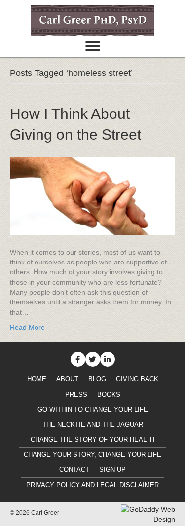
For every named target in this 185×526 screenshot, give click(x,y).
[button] (78, 359)
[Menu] (92, 46)
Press (76, 394)
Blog (97, 379)
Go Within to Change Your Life (92, 409)
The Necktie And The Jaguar (92, 424)
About (67, 379)
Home (36, 379)
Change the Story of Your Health (92, 439)
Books (108, 394)
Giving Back (137, 379)
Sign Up (112, 469)
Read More (27, 327)
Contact (74, 469)
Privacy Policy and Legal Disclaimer (92, 484)
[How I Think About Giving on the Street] (92, 195)
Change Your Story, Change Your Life (92, 454)
